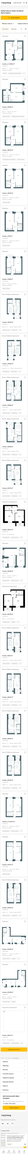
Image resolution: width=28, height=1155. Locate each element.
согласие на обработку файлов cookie (15, 1137)
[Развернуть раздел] (16, 1062)
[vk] (3, 1123)
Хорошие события (8, 1082)
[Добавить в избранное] (25, 36)
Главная (2, 1058)
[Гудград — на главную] (6, 3)
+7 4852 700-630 (17, 3)
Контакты (5, 1090)
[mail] (12, 1123)
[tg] (7, 1123)
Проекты (5, 1061)
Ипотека (5, 1069)
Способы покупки (8, 1073)
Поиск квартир (8, 1058)
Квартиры (6, 1065)
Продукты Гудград (8, 1077)
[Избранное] (24, 2)
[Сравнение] (26, 2)
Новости (5, 1086)
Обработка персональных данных (10, 1133)
